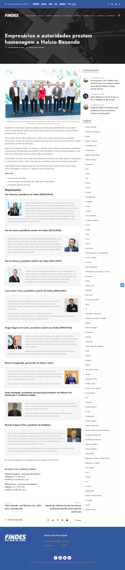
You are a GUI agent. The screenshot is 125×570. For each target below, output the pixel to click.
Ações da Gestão (91, 127)
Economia (88, 262)
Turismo (87, 505)
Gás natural (89, 295)
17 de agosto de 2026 (97, 94)
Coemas (88, 183)
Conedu (87, 211)
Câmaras (40, 16)
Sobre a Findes (31, 16)
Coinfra (87, 188)
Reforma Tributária (91, 449)
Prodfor (87, 412)
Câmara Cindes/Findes (92, 155)
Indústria (88, 323)
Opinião (87, 374)
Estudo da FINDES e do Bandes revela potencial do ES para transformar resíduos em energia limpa (104, 110)
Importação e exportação (93, 314)
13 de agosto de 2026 (97, 105)
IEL (86, 309)
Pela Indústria (17, 4)
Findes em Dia (89, 286)
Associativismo (89, 150)
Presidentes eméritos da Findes (19, 185)
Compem (88, 192)
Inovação (88, 337)
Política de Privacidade (52, 541)
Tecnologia (88, 500)
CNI (86, 178)
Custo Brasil (89, 248)
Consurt (87, 225)
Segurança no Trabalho (92, 463)
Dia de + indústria (90, 258)
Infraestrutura (89, 332)
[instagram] (119, 4)
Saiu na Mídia (89, 454)
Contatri (87, 230)
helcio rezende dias (15, 520)
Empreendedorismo (91, 267)
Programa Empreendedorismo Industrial (97, 430)
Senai (87, 472)
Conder (87, 206)
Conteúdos (77, 16)
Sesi (86, 482)
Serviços (88, 477)
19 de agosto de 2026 (97, 78)
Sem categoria (89, 468)
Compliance (101, 16)
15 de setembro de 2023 (16, 47)
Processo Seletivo (91, 407)
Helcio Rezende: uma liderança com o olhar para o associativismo (31, 181)
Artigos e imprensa (91, 141)
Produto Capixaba (91, 421)
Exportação (88, 276)
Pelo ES (26, 4)
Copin (87, 234)
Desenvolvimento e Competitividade (96, 253)
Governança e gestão (92, 300)
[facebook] (108, 4)
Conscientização (90, 216)
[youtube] (115, 4)
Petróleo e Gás (90, 384)
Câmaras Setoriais (90, 160)
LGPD (87, 351)
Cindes (87, 174)
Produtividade (89, 416)
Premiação (88, 402)
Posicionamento (90, 393)
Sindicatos (57, 16)
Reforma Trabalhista (91, 444)
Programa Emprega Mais (93, 435)
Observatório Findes (91, 370)
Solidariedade (89, 491)
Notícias (88, 365)
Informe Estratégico (91, 328)
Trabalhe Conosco (89, 16)
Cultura (87, 244)
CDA (87, 169)
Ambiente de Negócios (92, 132)
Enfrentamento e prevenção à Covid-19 (97, 272)
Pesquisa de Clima (91, 379)
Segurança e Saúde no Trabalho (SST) (97, 458)
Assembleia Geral (90, 146)
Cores (87, 239)
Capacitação (89, 164)
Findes (31, 47)
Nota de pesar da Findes (17, 178)
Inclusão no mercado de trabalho (95, 318)
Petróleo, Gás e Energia (93, 388)
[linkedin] (112, 4)
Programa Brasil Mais (91, 426)
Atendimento (110, 16)
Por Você (8, 4)
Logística (88, 356)
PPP (86, 398)
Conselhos (48, 16)
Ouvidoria (66, 541)
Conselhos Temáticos (91, 220)
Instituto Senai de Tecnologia (94, 346)
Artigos (87, 136)
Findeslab (88, 290)
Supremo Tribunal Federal (93, 496)
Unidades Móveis (90, 510)
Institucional (39, 47)
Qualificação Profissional (93, 440)
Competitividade (90, 197)
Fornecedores (67, 16)
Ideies (87, 304)
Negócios (88, 360)
